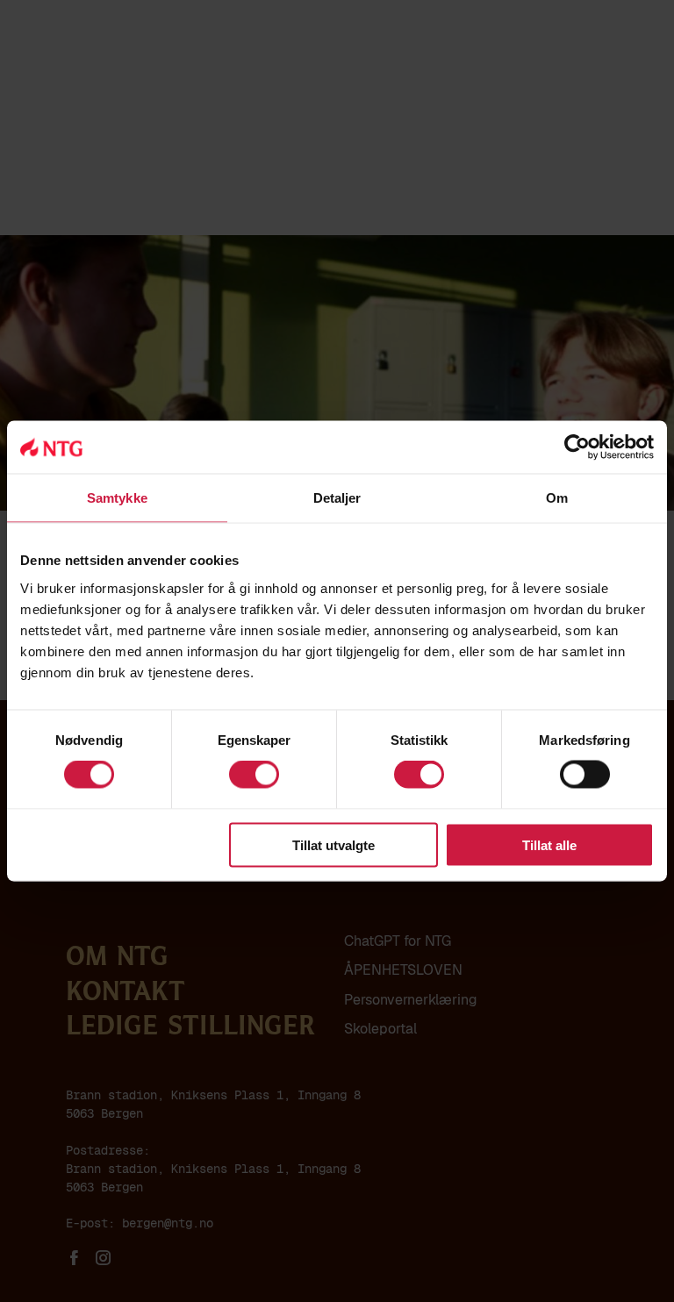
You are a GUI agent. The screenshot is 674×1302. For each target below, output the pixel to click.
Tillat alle (549, 844)
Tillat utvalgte (333, 844)
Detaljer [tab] (337, 497)
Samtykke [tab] (117, 497)
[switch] (254, 775)
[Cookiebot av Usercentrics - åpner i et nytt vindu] (577, 447)
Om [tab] (557, 497)
